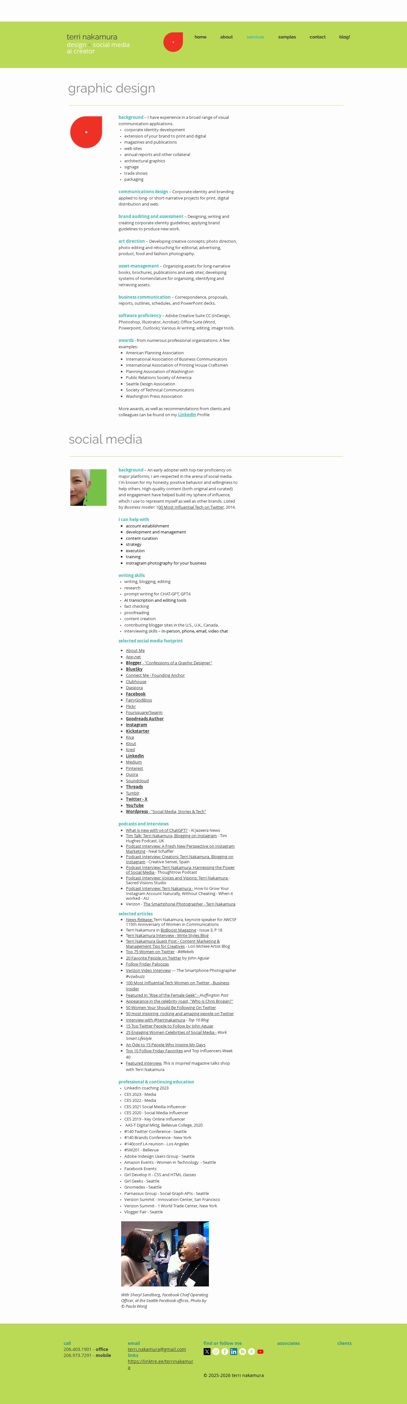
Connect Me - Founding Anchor (155, 675)
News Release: (140, 919)
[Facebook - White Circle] (224, 1351)
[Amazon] (251, 1351)
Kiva (130, 737)
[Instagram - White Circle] (215, 1351)
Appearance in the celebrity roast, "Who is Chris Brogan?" (179, 1001)
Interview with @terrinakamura (155, 1020)
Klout (131, 743)
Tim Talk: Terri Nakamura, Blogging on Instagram (171, 835)
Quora (132, 774)
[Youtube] (260, 1351)
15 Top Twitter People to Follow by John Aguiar (169, 1026)
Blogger (134, 663)
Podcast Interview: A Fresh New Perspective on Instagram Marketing (180, 848)
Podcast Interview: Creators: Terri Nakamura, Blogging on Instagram (179, 859)
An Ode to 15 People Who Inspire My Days (165, 1045)
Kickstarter (137, 731)
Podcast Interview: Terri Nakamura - (159, 888)
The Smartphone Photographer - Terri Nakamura (189, 904)
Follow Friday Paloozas (147, 964)
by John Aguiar (168, 958)
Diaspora (134, 687)
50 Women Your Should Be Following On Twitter (171, 1007)
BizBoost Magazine (178, 930)
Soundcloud (137, 780)
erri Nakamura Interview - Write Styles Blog (168, 935)
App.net (133, 657)
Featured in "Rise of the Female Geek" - (163, 995)
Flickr (131, 706)
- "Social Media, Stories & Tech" (177, 811)
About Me (135, 650)
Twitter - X (137, 799)
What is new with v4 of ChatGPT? (157, 830)
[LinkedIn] (233, 1351)
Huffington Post (214, 995)
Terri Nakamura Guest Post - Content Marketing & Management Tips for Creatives (173, 943)
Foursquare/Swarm (144, 712)
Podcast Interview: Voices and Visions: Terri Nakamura (177, 878)
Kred (130, 749)
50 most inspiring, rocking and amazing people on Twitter (180, 1013)
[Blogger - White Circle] (242, 1351)
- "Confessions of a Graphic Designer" (177, 663)
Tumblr (132, 793)
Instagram (136, 725)
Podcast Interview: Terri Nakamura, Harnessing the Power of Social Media (180, 870)
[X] (207, 1351)
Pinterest (134, 768)
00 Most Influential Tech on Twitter (191, 507)
